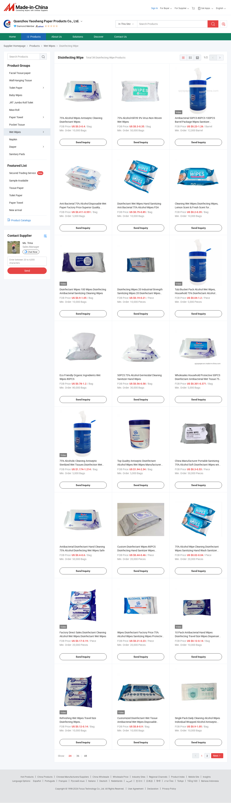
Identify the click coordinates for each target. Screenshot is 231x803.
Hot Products (27, 776)
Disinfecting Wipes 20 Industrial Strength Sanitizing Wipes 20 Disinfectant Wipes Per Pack (140, 293)
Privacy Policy (169, 788)
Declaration (152, 788)
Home (12, 36)
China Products (45, 776)
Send (27, 270)
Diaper (12, 146)
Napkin (13, 139)
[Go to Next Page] (220, 57)
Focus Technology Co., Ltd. (92, 788)
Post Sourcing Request (223, 24)
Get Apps (206, 8)
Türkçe (180, 780)
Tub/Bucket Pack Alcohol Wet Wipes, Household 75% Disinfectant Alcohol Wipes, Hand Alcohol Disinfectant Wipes (197, 293)
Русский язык (77, 780)
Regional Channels (158, 776)
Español (37, 780)
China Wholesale (101, 776)
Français (63, 780)
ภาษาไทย (168, 780)
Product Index (178, 776)
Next (215, 755)
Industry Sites (138, 776)
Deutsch (103, 780)
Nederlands (116, 780)
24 (70, 755)
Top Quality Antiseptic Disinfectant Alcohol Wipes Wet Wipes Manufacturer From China (139, 464)
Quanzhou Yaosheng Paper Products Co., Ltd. (46, 21)
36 (77, 755)
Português (50, 780)
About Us (56, 36)
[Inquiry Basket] (194, 8)
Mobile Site (193, 776)
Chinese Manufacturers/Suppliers (72, 776)
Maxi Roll (14, 110)
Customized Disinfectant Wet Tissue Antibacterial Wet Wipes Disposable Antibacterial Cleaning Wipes (137, 721)
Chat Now (32, 251)
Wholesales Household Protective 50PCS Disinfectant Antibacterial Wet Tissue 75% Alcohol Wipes (198, 378)
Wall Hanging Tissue (20, 80)
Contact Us (120, 36)
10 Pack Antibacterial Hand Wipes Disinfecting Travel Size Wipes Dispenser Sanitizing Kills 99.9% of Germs (197, 636)
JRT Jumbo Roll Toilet (21, 102)
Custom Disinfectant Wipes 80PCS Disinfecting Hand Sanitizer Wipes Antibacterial (136, 550)
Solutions (78, 36)
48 (85, 755)
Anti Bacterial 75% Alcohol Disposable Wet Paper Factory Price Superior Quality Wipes (83, 207)
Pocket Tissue (17, 124)
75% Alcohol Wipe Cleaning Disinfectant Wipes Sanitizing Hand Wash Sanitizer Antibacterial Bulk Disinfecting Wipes (197, 550)
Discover (98, 36)
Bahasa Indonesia (210, 780)
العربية (129, 780)
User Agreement (135, 788)
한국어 (139, 780)
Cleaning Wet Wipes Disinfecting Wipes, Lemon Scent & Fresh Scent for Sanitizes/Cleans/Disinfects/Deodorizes (197, 207)
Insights (207, 776)
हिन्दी (158, 780)
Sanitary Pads (17, 154)
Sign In (154, 8)
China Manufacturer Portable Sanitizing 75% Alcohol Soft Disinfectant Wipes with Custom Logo (197, 464)
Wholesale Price (120, 776)
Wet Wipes (15, 132)
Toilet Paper (15, 87)
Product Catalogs (21, 220)
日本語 (149, 780)
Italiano (92, 780)
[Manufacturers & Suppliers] (27, 7)
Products (35, 36)
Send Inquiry (83, 142)
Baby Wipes (15, 95)
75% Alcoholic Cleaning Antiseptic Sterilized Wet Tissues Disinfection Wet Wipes (81, 464)
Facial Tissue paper (20, 73)
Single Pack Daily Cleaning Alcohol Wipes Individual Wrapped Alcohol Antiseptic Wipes (197, 721)
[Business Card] (45, 235)
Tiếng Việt (192, 780)
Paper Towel (16, 117)
